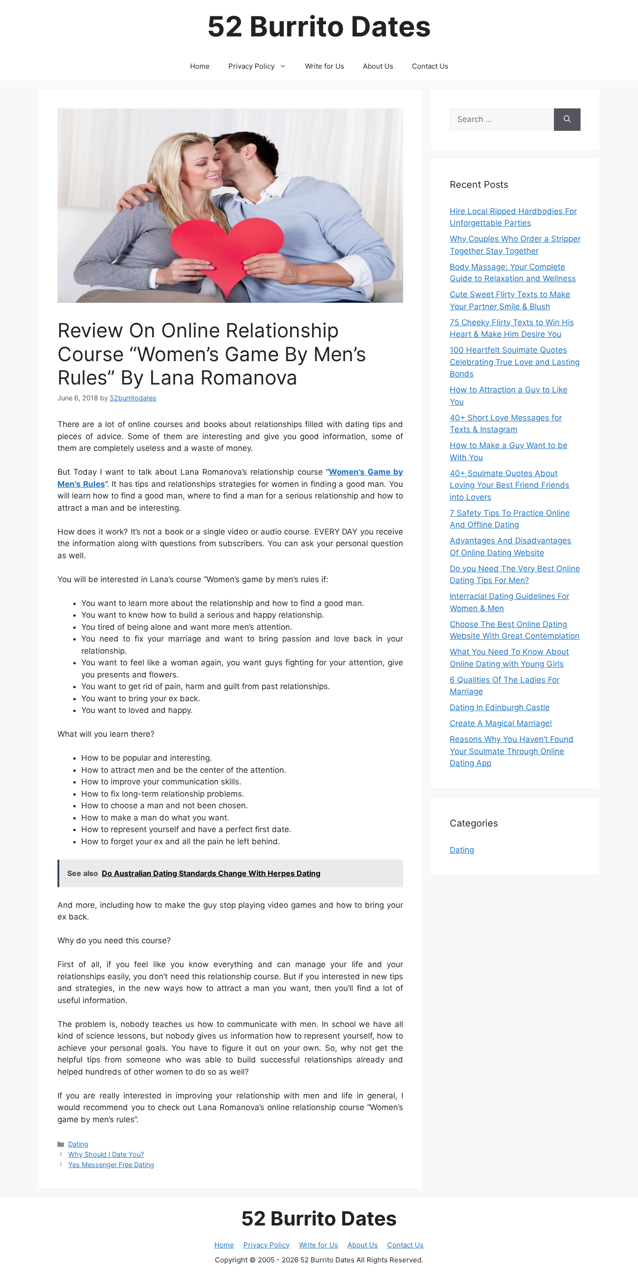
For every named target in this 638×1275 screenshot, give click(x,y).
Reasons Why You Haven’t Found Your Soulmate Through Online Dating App (512, 751)
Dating (78, 1144)
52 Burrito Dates (319, 26)
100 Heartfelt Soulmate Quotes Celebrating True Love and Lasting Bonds (515, 361)
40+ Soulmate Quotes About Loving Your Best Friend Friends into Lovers (509, 485)
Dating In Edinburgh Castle (500, 707)
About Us (378, 66)
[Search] (567, 119)
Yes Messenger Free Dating (111, 1164)
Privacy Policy (251, 66)
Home (200, 66)
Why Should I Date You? (106, 1154)
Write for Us (324, 66)
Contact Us (430, 66)
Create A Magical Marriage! (501, 723)
